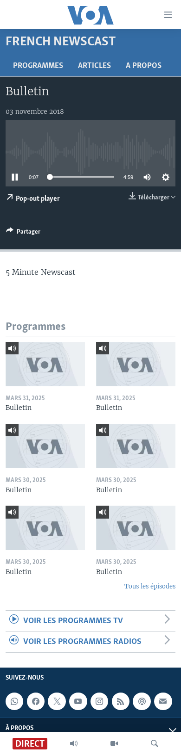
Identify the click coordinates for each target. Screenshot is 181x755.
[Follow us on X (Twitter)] (56, 701)
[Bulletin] (45, 364)
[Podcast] (141, 701)
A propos (144, 66)
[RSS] (120, 701)
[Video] (114, 743)
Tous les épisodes (149, 586)
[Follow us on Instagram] (99, 701)
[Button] (23, 233)
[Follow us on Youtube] (78, 701)
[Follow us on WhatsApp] (14, 701)
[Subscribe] (163, 701)
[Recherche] (154, 743)
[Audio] (74, 743)
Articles (94, 66)
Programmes (38, 66)
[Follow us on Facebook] (36, 701)
